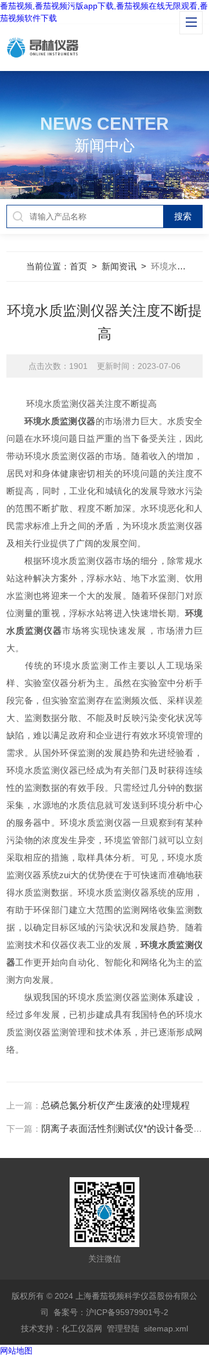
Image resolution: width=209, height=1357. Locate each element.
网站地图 (16, 1350)
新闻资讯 (119, 266)
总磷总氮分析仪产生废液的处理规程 (115, 1105)
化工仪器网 (82, 1328)
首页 (78, 266)
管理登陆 (123, 1328)
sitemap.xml (166, 1328)
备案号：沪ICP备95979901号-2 (110, 1312)
